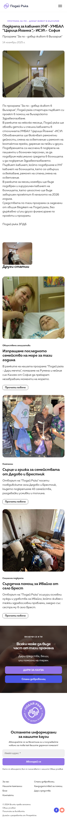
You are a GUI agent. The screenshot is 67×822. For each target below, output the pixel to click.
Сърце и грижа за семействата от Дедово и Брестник (31, 471)
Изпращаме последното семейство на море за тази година (27, 355)
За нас (5, 781)
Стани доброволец (44, 781)
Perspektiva (31, 815)
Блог (4, 790)
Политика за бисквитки (13, 811)
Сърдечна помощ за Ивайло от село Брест (30, 586)
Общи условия (56, 769)
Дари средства (42, 790)
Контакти (8, 795)
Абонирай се (33, 761)
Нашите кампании (12, 786)
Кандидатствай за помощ (48, 786)
